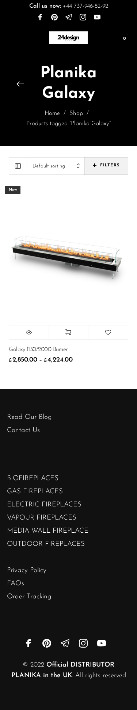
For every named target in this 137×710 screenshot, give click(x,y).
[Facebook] (40, 17)
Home (52, 113)
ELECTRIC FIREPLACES (44, 504)
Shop (76, 113)
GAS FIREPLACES (35, 491)
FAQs (15, 583)
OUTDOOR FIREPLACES (46, 544)
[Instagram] (83, 17)
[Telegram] (68, 17)
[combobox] (56, 166)
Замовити (69, 332)
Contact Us (23, 430)
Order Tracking (29, 596)
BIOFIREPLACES (32, 478)
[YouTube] (97, 17)
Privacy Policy (26, 570)
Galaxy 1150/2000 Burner (38, 349)
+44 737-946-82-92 (68, 6)
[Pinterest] (54, 17)
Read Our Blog (29, 417)
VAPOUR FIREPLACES (41, 517)
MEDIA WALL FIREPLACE (47, 531)
